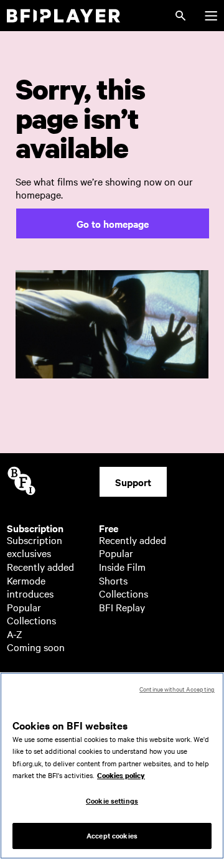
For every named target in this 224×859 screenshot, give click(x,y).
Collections (31, 620)
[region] (112, 765)
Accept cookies (112, 835)
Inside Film (122, 566)
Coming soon (36, 647)
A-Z (14, 634)
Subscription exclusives (34, 546)
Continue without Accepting (177, 688)
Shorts (113, 580)
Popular (24, 607)
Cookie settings (112, 800)
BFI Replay (122, 607)
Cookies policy (121, 776)
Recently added (40, 566)
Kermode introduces (30, 587)
